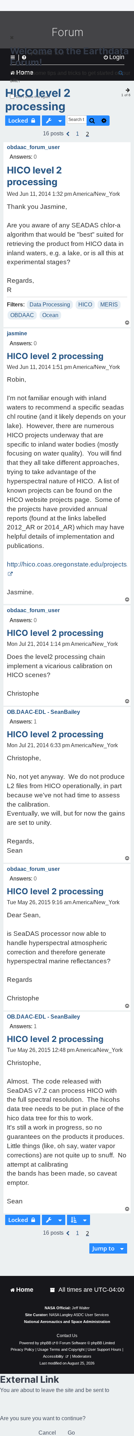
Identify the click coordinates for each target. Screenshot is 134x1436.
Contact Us (67, 1335)
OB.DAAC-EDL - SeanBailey (43, 712)
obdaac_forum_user (33, 147)
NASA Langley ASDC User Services (79, 1315)
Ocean (50, 315)
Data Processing (50, 304)
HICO (85, 304)
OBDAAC (22, 315)
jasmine (17, 333)
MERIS (109, 304)
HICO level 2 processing (37, 99)
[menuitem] (53, 1290)
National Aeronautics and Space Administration (67, 1322)
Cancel (47, 1433)
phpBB (45, 1343)
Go (71, 1433)
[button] (68, 134)
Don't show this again (33, 97)
